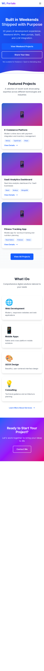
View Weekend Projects (22, 46)
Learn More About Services (20, 408)
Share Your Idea (22, 55)
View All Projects (22, 257)
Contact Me (22, 449)
